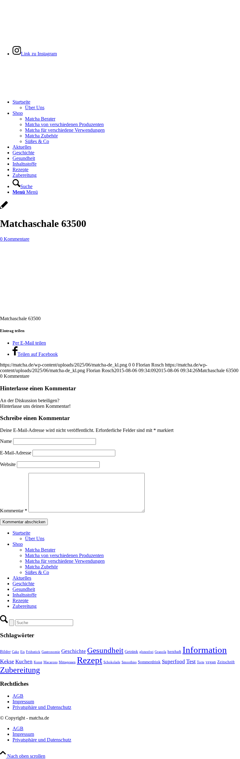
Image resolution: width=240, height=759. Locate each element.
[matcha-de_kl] (47, 91)
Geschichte (23, 583)
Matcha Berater (40, 549)
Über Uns (34, 538)
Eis (22, 652)
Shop (17, 544)
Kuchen (23, 661)
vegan (211, 662)
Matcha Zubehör (41, 566)
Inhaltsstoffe (24, 594)
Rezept (89, 660)
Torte (200, 662)
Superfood (173, 661)
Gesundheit (23, 589)
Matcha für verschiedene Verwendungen (65, 561)
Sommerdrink (149, 662)
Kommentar (13, 510)
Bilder (5, 651)
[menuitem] (126, 104)
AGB (17, 696)
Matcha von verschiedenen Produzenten (64, 555)
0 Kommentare (14, 239)
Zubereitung (24, 606)
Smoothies (129, 662)
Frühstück (33, 652)
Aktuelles (21, 578)
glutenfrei (146, 652)
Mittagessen (67, 662)
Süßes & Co (37, 572)
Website (8, 464)
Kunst (38, 662)
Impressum (23, 701)
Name (6, 441)
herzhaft (174, 651)
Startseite (21, 533)
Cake (15, 652)
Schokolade (111, 662)
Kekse (7, 661)
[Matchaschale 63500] (4, 208)
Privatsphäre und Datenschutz (41, 707)
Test (191, 661)
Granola (160, 652)
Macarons (50, 662)
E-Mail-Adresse (15, 452)
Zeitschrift (226, 662)
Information (204, 650)
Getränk (131, 651)
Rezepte (20, 600)
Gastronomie (51, 652)
